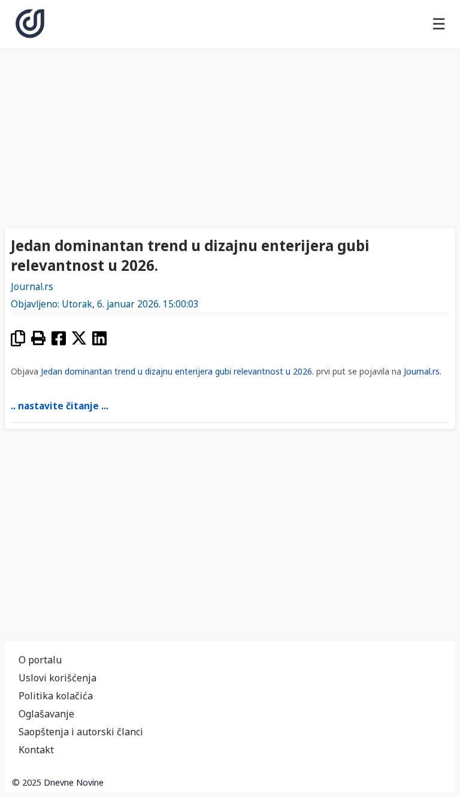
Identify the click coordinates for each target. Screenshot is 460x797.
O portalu (40, 659)
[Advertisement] (230, 135)
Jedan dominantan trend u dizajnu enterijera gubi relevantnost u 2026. (177, 371)
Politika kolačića (56, 695)
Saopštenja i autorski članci (81, 731)
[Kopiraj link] (18, 338)
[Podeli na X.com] (79, 338)
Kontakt (36, 749)
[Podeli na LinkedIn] (99, 338)
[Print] (38, 338)
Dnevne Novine (74, 782)
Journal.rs (32, 286)
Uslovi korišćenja (57, 677)
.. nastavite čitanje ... (59, 406)
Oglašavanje (46, 713)
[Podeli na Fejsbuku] (59, 338)
